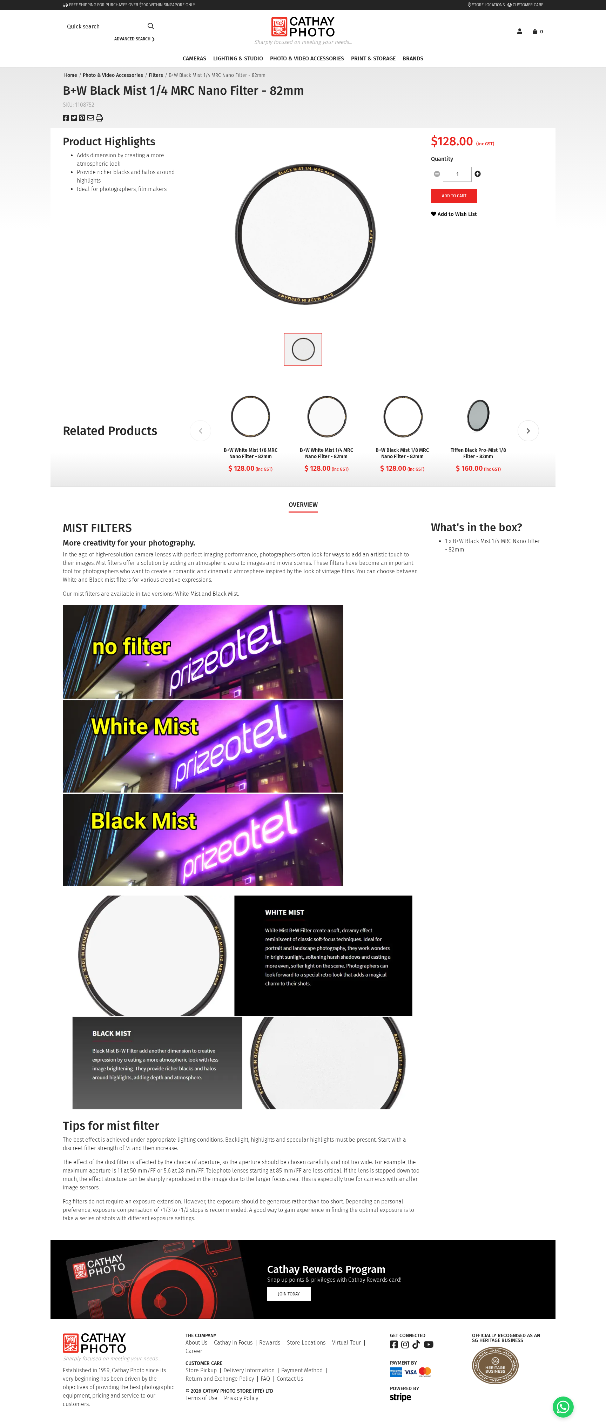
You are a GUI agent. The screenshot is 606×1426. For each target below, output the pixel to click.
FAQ (265, 1378)
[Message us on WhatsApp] (563, 1415)
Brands (413, 58)
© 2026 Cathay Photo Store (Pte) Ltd (229, 1391)
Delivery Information (249, 1370)
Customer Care (527, 4)
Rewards (269, 1342)
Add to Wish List (456, 214)
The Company (201, 1335)
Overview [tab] (303, 505)
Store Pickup (201, 1370)
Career (194, 1351)
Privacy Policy (241, 1398)
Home (70, 75)
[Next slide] (528, 430)
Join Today (289, 1294)
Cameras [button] (194, 58)
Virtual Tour (346, 1342)
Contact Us (290, 1378)
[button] (303, 349)
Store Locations (488, 4)
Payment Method (302, 1370)
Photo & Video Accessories (113, 75)
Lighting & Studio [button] (238, 58)
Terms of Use (201, 1398)
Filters (156, 75)
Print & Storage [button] (373, 58)
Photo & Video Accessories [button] (307, 58)
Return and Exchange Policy (220, 1378)
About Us (196, 1342)
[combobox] (103, 26)
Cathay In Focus (233, 1342)
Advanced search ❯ (134, 39)
